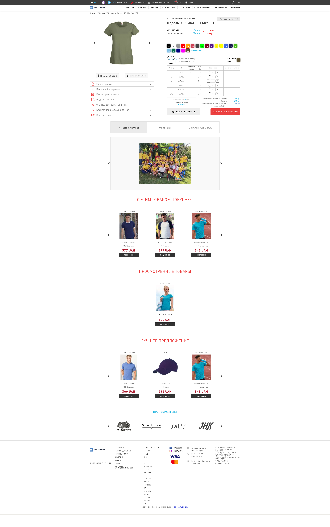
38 (174, 51)
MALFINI (147, 500)
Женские (142, 7)
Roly (145, 503)
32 (178, 51)
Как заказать (120, 448)
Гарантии (119, 457)
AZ (231, 47)
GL (197, 47)
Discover (147, 473)
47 (236, 47)
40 (183, 47)
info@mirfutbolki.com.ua (160, 2)
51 (226, 47)
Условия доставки (123, 451)
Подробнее (129, 255)
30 (174, 47)
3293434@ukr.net (197, 463)
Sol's (146, 454)
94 (178, 47)
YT (169, 51)
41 (207, 47)
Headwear (148, 466)
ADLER (146, 463)
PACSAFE (147, 497)
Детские (154, 7)
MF (145, 488)
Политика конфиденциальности (124, 467)
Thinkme (147, 485)
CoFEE (146, 460)
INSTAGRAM (178, 451)
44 (188, 47)
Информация (221, 7)
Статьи (117, 463)
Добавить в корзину (225, 111)
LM (202, 47)
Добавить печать (183, 111)
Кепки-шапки (168, 7)
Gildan (146, 494)
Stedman (147, 451)
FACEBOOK (178, 448)
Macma (146, 482)
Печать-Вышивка (202, 7)
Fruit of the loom (151, 448)
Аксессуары (184, 7)
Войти (191, 2)
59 (188, 51)
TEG (145, 476)
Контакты (235, 7)
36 (169, 47)
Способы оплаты (122, 454)
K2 (221, 47)
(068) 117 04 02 (122, 2)
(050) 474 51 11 (139, 2)
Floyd (146, 469)
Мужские (130, 7)
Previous (94, 43)
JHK (145, 457)
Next (149, 43)
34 (216, 47)
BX (193, 47)
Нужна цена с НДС (218, 106)
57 (183, 51)
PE (212, 47)
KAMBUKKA (148, 479)
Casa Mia (147, 491)
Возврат (118, 460)
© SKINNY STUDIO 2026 (180, 507)
